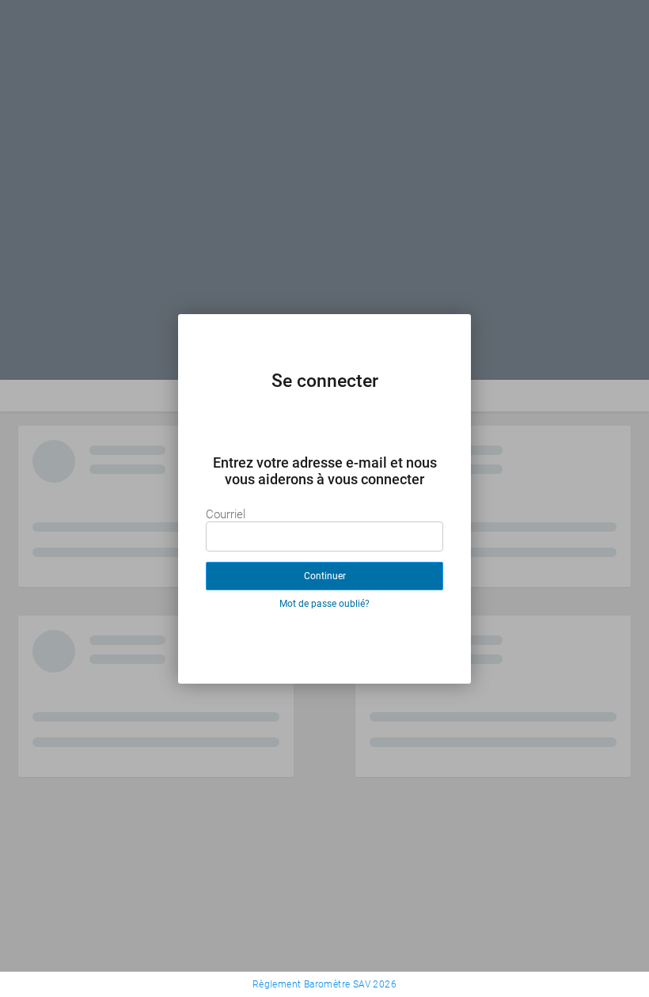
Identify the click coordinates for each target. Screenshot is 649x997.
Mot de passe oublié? (324, 603)
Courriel (225, 514)
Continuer (325, 576)
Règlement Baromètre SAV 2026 (324, 984)
